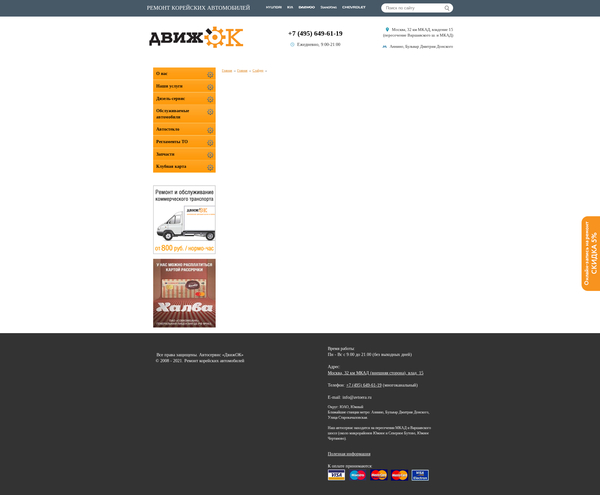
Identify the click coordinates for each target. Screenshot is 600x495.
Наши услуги (169, 86)
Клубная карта (171, 166)
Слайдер (257, 70)
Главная (227, 70)
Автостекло (167, 129)
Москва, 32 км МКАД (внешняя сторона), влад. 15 (375, 373)
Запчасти (165, 154)
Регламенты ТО (172, 141)
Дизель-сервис (170, 98)
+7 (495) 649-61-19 (315, 33)
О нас (162, 73)
